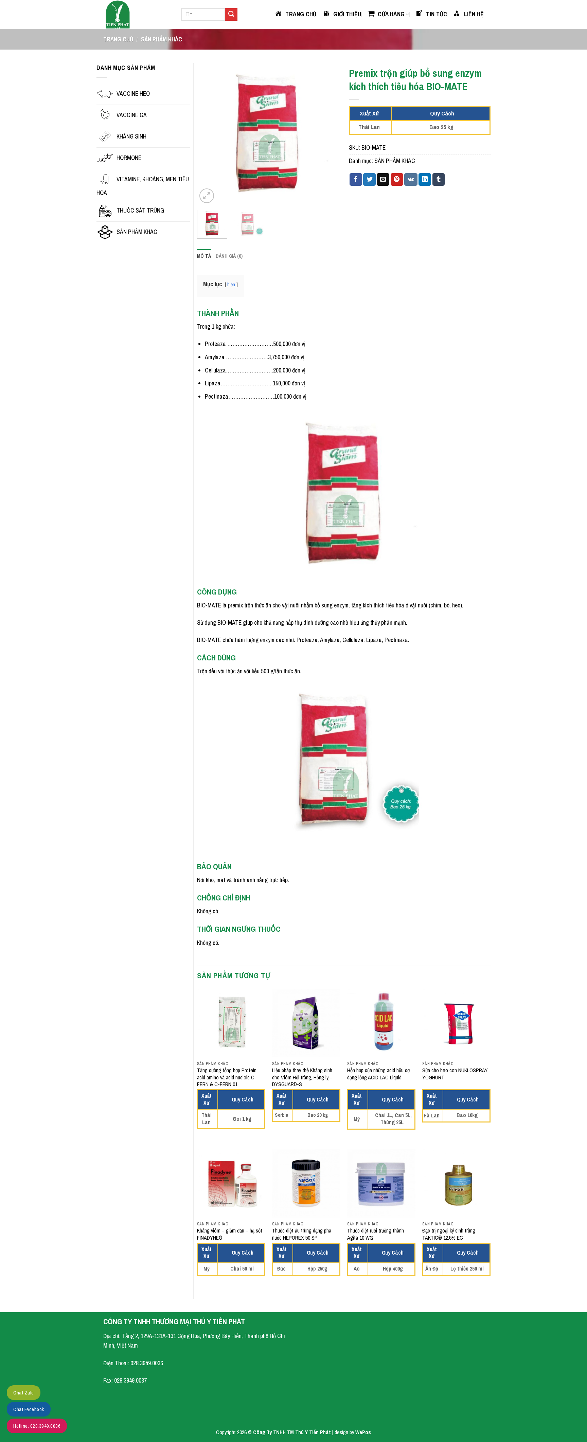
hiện (231, 284)
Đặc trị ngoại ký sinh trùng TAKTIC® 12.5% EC (448, 1234)
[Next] (327, 134)
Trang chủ (118, 39)
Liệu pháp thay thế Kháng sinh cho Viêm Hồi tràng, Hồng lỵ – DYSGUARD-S (302, 1077)
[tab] (204, 256)
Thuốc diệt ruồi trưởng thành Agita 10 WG (375, 1234)
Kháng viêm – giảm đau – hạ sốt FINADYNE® (229, 1234)
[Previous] (208, 134)
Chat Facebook (28, 1409)
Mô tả (204, 256)
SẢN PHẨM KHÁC (161, 39)
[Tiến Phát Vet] (137, 14)
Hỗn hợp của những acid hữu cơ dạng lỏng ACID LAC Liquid (378, 1074)
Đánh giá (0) (229, 256)
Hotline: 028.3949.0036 (36, 1425)
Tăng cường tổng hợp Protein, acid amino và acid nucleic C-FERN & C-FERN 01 (227, 1077)
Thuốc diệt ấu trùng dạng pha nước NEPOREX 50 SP (301, 1234)
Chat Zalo (23, 1392)
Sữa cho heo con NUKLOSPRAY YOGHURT (455, 1074)
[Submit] (231, 14)
